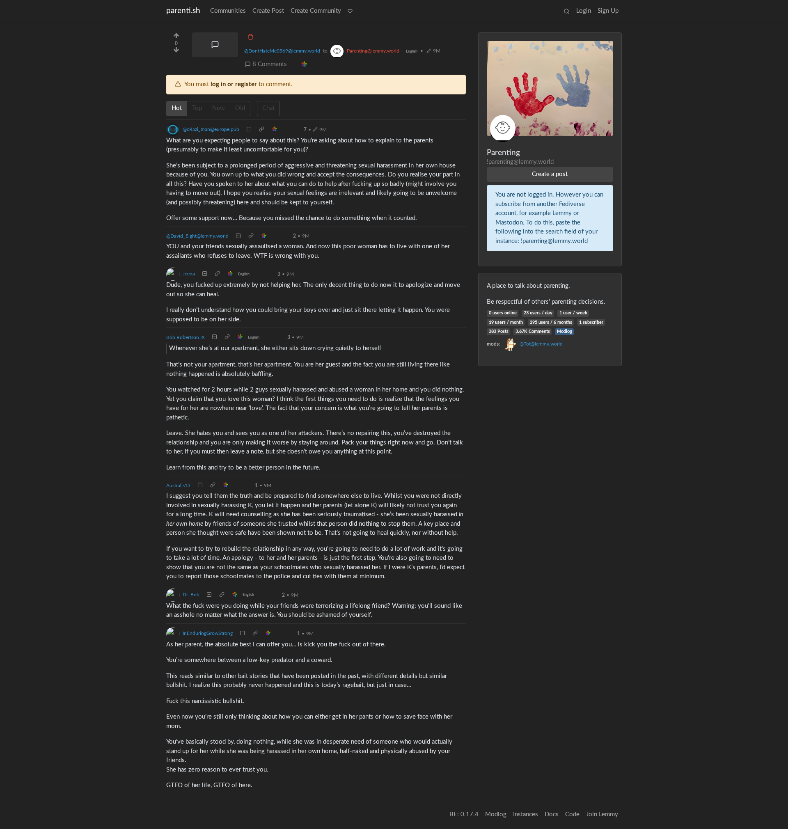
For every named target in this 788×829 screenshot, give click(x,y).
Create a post (550, 174)
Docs (552, 814)
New (218, 108)
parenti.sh (183, 11)
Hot (177, 108)
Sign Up (608, 11)
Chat (268, 108)
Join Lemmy (602, 814)
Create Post (268, 11)
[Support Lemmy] (350, 11)
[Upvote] (176, 35)
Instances (525, 814)
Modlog (564, 331)
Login (583, 11)
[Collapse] (249, 130)
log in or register (234, 84)
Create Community (316, 11)
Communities (228, 11)
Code (572, 814)
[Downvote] (176, 52)
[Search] (566, 11)
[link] (304, 65)
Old (240, 108)
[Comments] (215, 44)
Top (197, 108)
